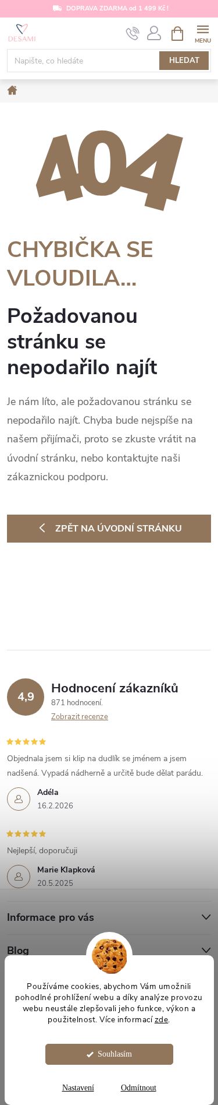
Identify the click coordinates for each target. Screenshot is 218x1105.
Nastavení (78, 1087)
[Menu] (202, 32)
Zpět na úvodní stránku (118, 528)
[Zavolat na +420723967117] (133, 33)
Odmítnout (138, 1087)
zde (162, 1019)
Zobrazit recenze (79, 717)
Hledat (184, 60)
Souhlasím (115, 1054)
